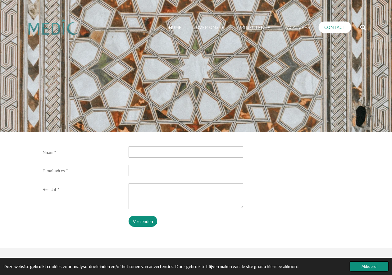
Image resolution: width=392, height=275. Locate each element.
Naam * (49, 152)
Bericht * (50, 189)
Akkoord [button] (369, 266)
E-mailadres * (55, 170)
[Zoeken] (363, 27)
